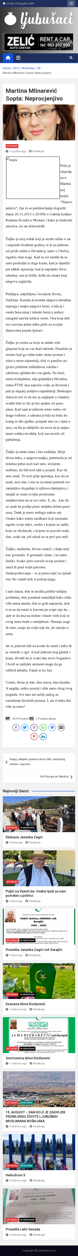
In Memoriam (27, 827)
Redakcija (38, 151)
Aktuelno (12, 146)
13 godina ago (17, 151)
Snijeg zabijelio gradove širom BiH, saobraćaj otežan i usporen (37, 762)
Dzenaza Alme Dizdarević (25, 1004)
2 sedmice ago (18, 1126)
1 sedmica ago (18, 1009)
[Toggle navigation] (18, 57)
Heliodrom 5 (15, 1175)
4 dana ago (16, 842)
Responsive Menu (71, 3)
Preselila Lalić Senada (23, 1229)
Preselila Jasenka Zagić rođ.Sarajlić (34, 950)
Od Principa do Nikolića (54, 776)
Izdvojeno (26, 1103)
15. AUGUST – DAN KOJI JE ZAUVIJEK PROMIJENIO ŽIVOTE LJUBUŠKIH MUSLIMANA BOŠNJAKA (35, 1116)
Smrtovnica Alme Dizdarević (28, 1058)
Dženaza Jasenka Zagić (24, 837)
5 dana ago (16, 955)
